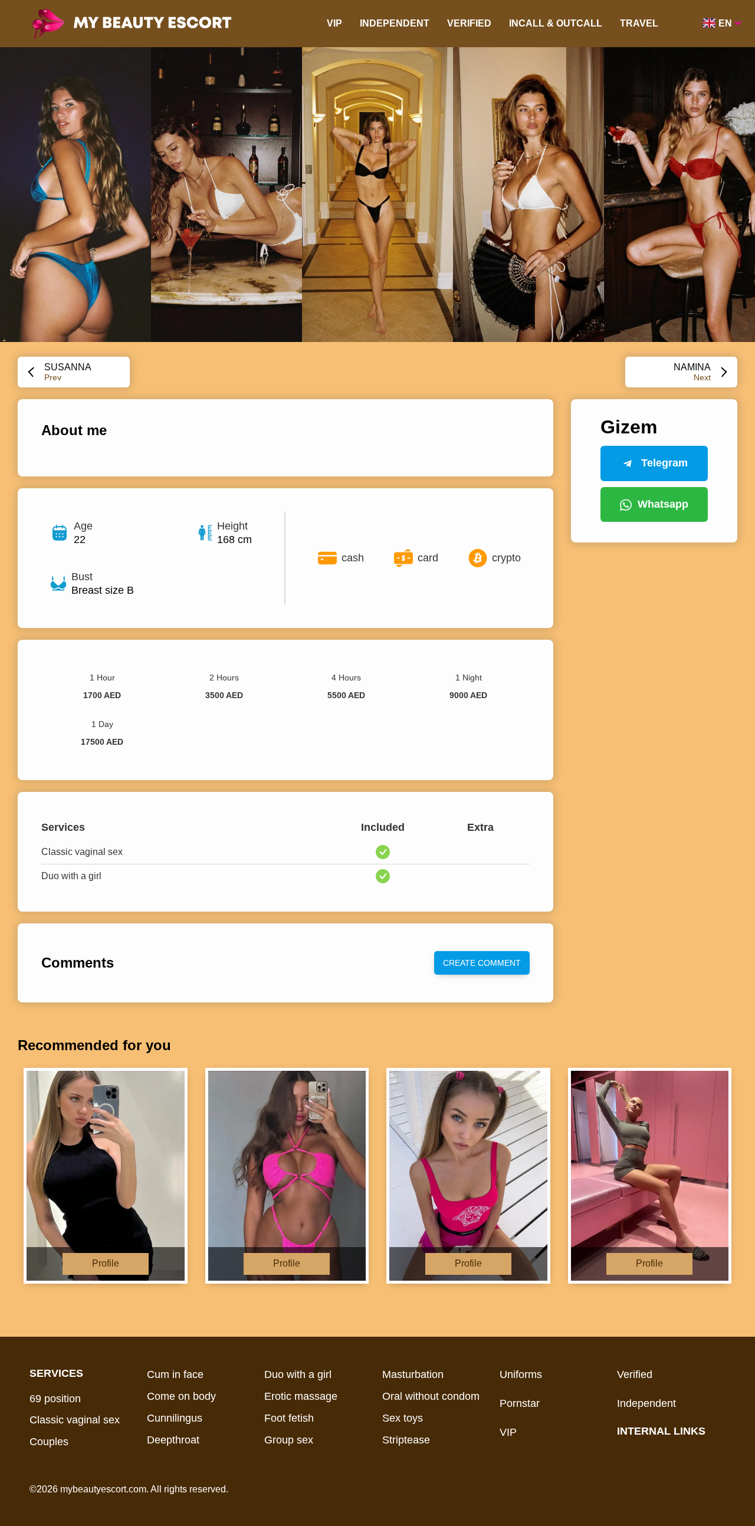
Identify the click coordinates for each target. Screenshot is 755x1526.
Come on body (181, 1396)
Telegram (664, 463)
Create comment (482, 963)
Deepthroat (173, 1440)
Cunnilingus (174, 1418)
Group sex (288, 1440)
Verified (469, 23)
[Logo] (148, 23)
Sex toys (402, 1418)
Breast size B (102, 590)
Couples (48, 1442)
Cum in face (175, 1374)
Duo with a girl (297, 1374)
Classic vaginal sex (74, 1420)
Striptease (406, 1440)
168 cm (234, 539)
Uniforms (521, 1374)
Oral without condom (431, 1396)
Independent (394, 23)
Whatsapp (663, 504)
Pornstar (520, 1403)
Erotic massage (300, 1396)
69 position (55, 1399)
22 (80, 539)
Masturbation (413, 1374)
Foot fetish (289, 1418)
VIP (334, 23)
